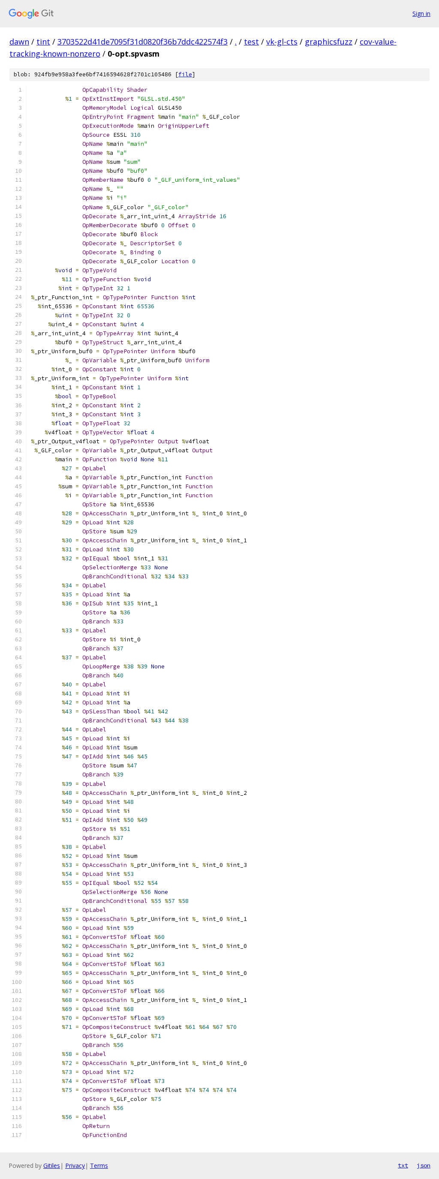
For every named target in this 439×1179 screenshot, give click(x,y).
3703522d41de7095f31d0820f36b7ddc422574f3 (142, 41)
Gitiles (51, 1165)
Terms (99, 1165)
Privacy (75, 1165)
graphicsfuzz (328, 41)
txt (403, 1165)
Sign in (421, 13)
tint (43, 41)
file (185, 74)
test (251, 41)
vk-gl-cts (282, 41)
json (423, 1165)
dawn (19, 41)
